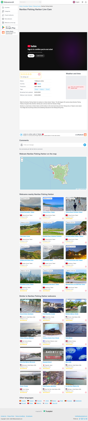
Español (24, 401)
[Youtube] (86, 419)
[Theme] (82, 2)
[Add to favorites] (39, 74)
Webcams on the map (10, 22)
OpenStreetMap (83, 189)
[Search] (40, 2)
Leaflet (77, 189)
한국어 (46, 403)
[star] (22, 74)
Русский (24, 403)
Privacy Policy (10, 416)
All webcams (29, 416)
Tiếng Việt (54, 403)
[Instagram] (82, 419)
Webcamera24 (9, 2)
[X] (84, 419)
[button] (53, 173)
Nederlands (78, 401)
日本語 (47, 401)
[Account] (85, 2)
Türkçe (31, 403)
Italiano (54, 401)
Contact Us (3, 416)
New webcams (8, 19)
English (77, 2)
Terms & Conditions (20, 416)
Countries (7, 7)
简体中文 (39, 403)
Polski (61, 401)
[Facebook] (80, 419)
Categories (7, 11)
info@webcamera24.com (81, 416)
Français (39, 401)
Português (69, 401)
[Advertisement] (9, 51)
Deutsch (31, 401)
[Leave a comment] (84, 145)
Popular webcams (9, 15)
